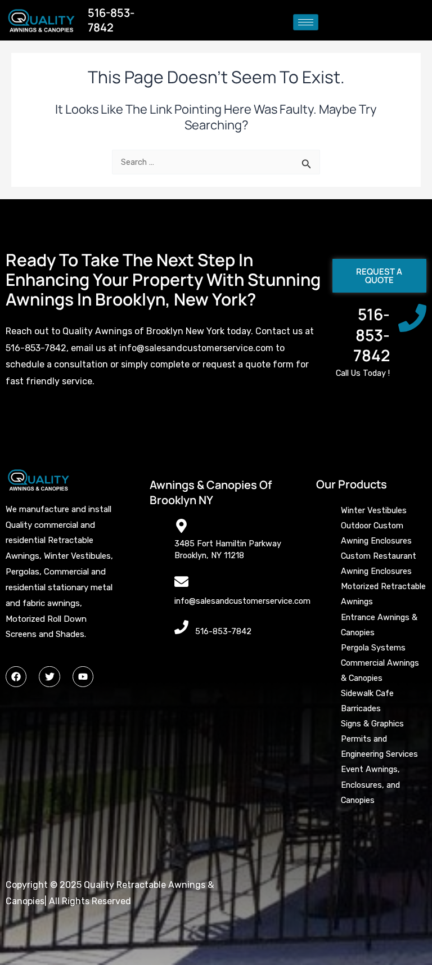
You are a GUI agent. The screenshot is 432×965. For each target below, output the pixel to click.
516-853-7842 (371, 334)
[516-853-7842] (412, 318)
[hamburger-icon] (305, 22)
